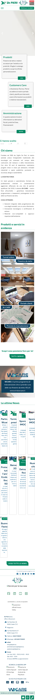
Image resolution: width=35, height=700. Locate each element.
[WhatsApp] (25, 573)
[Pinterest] (28, 573)
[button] (2, 33)
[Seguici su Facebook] (8, 593)
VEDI (21, 78)
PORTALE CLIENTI (27, 8)
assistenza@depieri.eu (13, 649)
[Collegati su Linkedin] (14, 593)
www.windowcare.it (17, 391)
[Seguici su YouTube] (20, 593)
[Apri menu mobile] (2, 8)
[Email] (33, 573)
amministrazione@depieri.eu (15, 647)
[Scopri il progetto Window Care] (17, 689)
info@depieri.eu (11, 644)
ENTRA (21, 131)
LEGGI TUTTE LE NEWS (17, 563)
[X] (20, 573)
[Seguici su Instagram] (26, 593)
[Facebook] (17, 573)
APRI (27, 106)
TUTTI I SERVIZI (17, 356)
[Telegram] (31, 573)
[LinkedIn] (23, 573)
